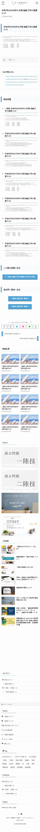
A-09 (12, 79)
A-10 (16, 79)
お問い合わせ (20, 820)
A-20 (30, 82)
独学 (33, 764)
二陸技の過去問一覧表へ (20, 306)
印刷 (33, 760)
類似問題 (27, 767)
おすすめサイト (7, 756)
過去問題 (19, 767)
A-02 (12, 76)
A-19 (25, 82)
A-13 (30, 79)
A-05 (25, 76)
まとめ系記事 (7, 730)
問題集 (18, 764)
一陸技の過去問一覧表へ (20, 298)
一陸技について (8, 716)
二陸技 (11, 760)
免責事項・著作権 (15, 817)
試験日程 (5, 767)
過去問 (12, 767)
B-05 (21, 85)
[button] (4, 327)
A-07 (34, 76)
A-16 (12, 82)
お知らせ (8, 680)
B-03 (12, 85)
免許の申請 (19, 760)
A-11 (21, 79)
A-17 (16, 82)
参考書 (4, 764)
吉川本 (11, 764)
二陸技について (8, 721)
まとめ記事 (32, 756)
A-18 (21, 82)
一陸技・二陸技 (10, 688)
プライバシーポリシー (28, 817)
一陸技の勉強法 (11, 692)
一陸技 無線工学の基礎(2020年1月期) (21, 277)
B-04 (16, 85)
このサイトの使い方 (20, 756)
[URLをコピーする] (35, 327)
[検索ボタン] (37, 3)
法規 (27, 764)
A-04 (21, 76)
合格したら (7, 743)
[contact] (21, 814)
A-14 (34, 79)
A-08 (7, 79)
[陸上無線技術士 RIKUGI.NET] (20, 3)
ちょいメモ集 (7, 739)
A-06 (30, 76)
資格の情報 (9, 684)
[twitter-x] (19, 814)
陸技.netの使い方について (10, 725)
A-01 (7, 76)
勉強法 (27, 760)
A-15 (7, 82)
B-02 (7, 85)
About (7, 817)
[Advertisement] (20, 648)
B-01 (34, 82)
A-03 (16, 76)
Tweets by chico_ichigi (9, 807)
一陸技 (4, 760)
